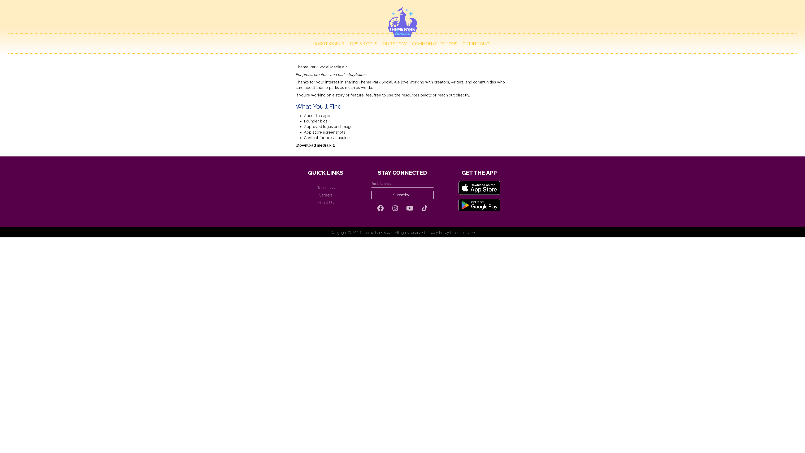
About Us (326, 202)
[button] (402, 195)
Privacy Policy (437, 232)
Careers (325, 195)
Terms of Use (463, 232)
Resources (326, 187)
